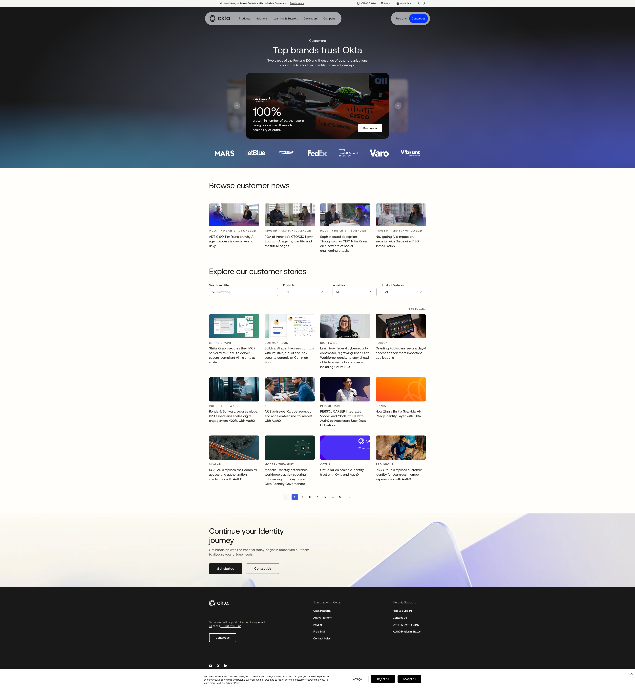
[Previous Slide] (236, 105)
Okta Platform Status (406, 624)
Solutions (262, 18)
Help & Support (402, 610)
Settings (357, 678)
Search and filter (219, 285)
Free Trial (319, 631)
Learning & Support (286, 18)
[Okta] (219, 18)
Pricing (317, 624)
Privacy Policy (233, 683)
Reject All (383, 678)
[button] (305, 290)
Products (244, 18)
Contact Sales (322, 638)
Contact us (418, 18)
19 (340, 497)
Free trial (401, 18)
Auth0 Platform (322, 617)
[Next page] (349, 497)
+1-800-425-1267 (230, 625)
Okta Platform (322, 610)
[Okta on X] (218, 666)
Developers (311, 18)
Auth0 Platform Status (407, 631)
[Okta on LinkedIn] (225, 666)
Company (329, 18)
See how (370, 128)
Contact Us (400, 617)
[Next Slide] (398, 105)
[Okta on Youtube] (210, 666)
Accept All (409, 678)
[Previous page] (286, 497)
